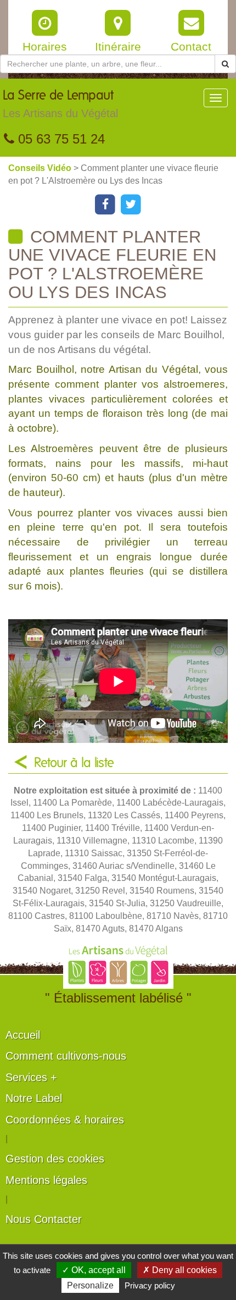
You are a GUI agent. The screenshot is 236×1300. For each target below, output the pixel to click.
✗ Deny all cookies (180, 1270)
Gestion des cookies (54, 1159)
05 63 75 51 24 (59, 138)
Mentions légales (46, 1180)
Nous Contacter (43, 1219)
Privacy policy (150, 1285)
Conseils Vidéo (41, 168)
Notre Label (33, 1098)
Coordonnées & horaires (64, 1120)
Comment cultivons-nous (65, 1056)
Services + (31, 1077)
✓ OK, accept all (94, 1270)
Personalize (90, 1285)
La (60, 104)
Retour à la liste (74, 763)
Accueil (22, 1035)
